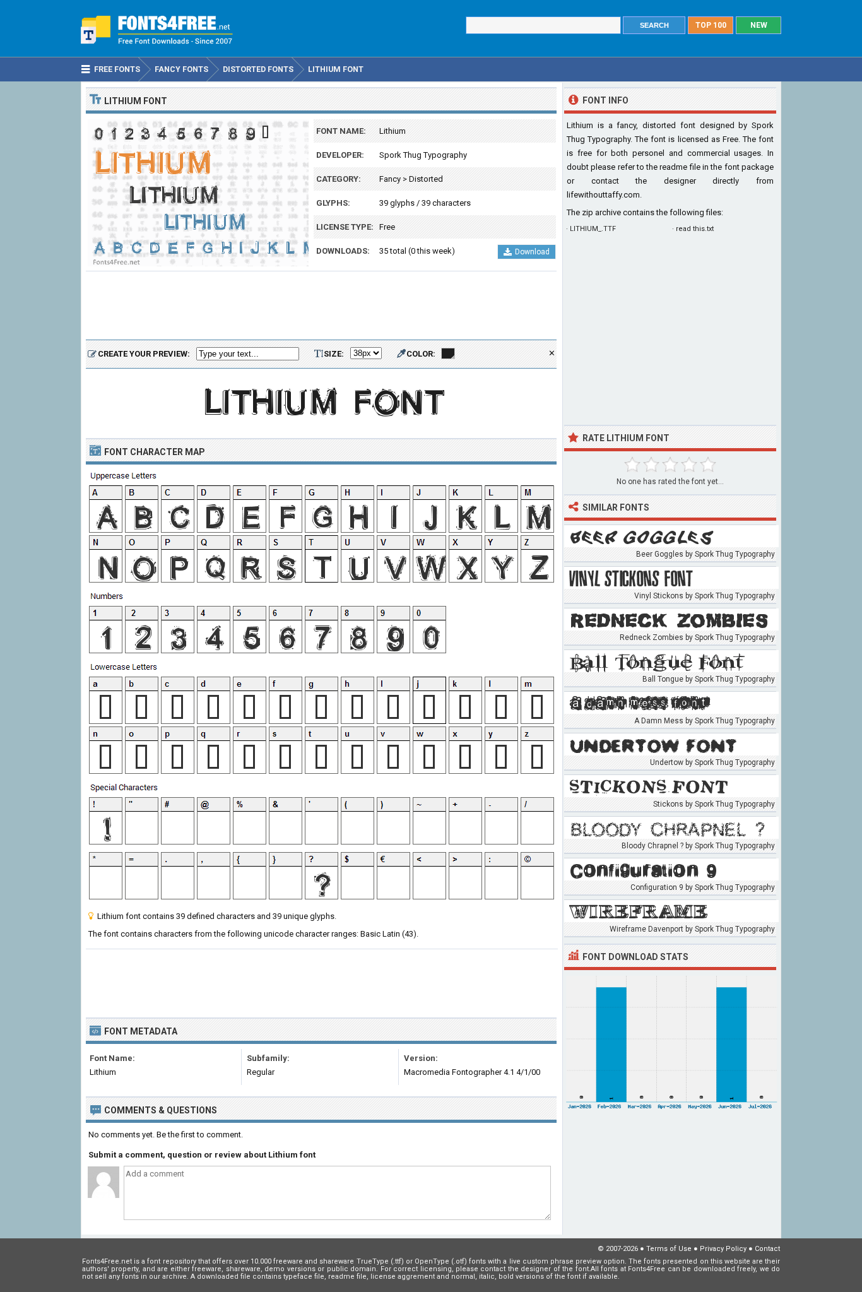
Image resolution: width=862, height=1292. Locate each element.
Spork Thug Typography (423, 155)
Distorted (426, 179)
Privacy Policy (723, 1249)
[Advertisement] (321, 306)
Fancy (390, 179)
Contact (767, 1249)
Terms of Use (669, 1249)
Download (532, 251)
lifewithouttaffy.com (603, 194)
